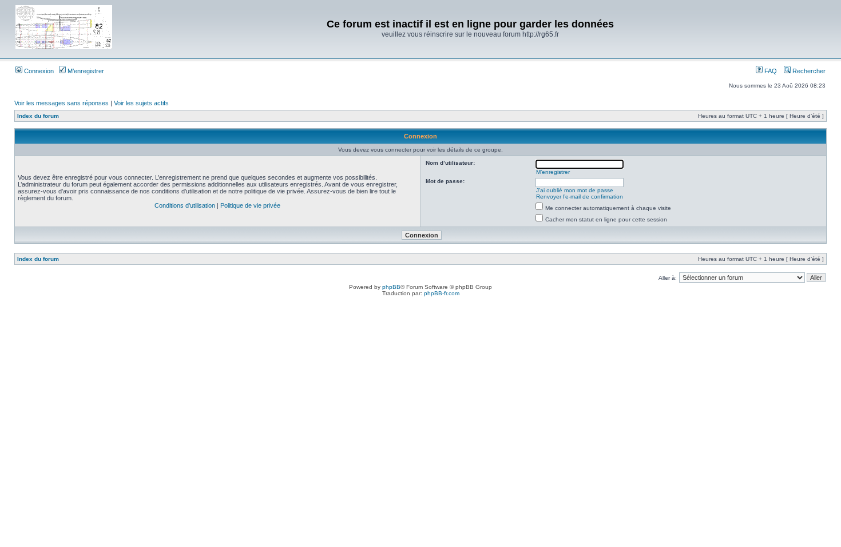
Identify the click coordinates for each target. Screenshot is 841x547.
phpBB (391, 287)
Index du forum (38, 116)
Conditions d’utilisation (184, 205)
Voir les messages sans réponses (61, 103)
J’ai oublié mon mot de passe (574, 190)
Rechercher (808, 71)
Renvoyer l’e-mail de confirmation (579, 196)
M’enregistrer (85, 71)
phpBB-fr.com (441, 293)
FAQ (770, 71)
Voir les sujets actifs (141, 103)
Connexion (38, 71)
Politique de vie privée (250, 205)
